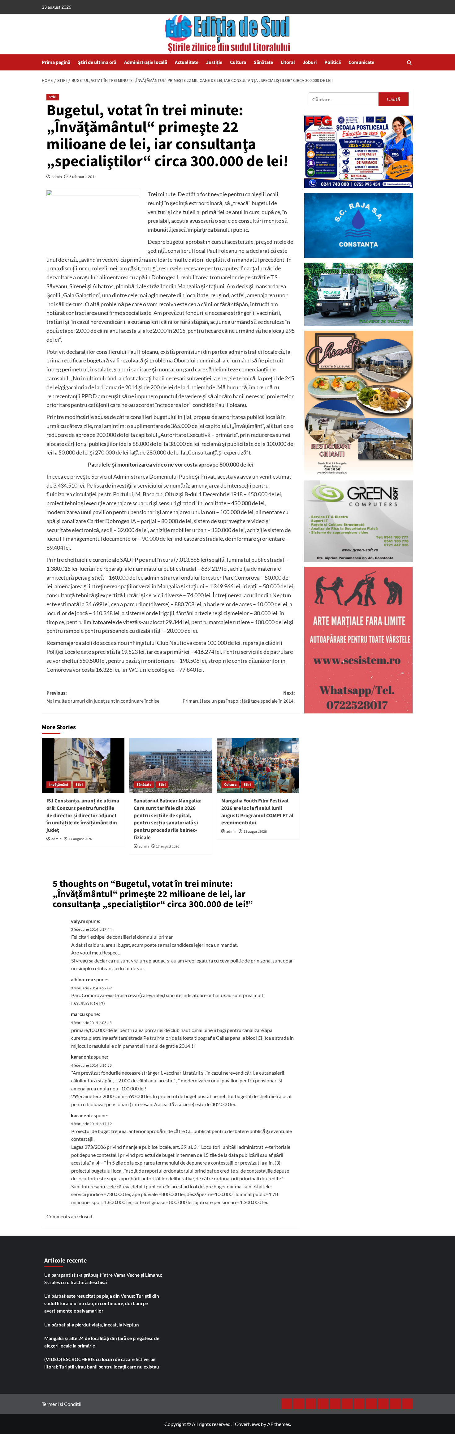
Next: (239, 697)
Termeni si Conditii (61, 1404)
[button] (409, 62)
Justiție (214, 62)
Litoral (288, 62)
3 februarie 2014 (83, 176)
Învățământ (58, 784)
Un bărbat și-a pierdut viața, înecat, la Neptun (91, 1324)
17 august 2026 (80, 839)
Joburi (310, 62)
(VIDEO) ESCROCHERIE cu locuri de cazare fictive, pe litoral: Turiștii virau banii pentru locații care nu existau (101, 1362)
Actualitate (186, 62)
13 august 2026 (255, 831)
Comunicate (361, 62)
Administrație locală (145, 62)
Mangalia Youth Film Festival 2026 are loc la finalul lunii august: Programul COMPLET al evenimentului (257, 812)
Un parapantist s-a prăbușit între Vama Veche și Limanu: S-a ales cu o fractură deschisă (103, 1278)
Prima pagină (56, 62)
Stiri (52, 97)
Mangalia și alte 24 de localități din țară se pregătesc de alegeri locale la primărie (101, 1341)
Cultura (238, 62)
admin (57, 176)
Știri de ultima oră (97, 62)
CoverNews (247, 1424)
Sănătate (263, 62)
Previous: (102, 697)
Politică (332, 62)
